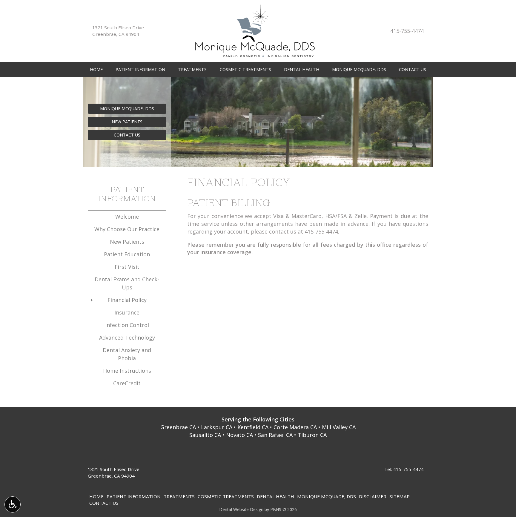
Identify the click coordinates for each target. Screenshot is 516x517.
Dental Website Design (241, 509)
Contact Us (412, 69)
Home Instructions (127, 370)
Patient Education (127, 254)
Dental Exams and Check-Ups (127, 283)
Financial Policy (127, 299)
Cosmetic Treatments (245, 69)
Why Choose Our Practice (126, 229)
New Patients (127, 241)
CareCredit (127, 383)
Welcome (127, 216)
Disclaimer (372, 496)
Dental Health (301, 69)
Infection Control (127, 325)
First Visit (127, 266)
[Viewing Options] (12, 504)
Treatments (192, 69)
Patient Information (140, 69)
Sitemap (399, 496)
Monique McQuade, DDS (359, 69)
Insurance (126, 312)
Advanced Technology (127, 337)
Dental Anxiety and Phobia (127, 354)
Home (96, 69)
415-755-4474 (407, 30)
